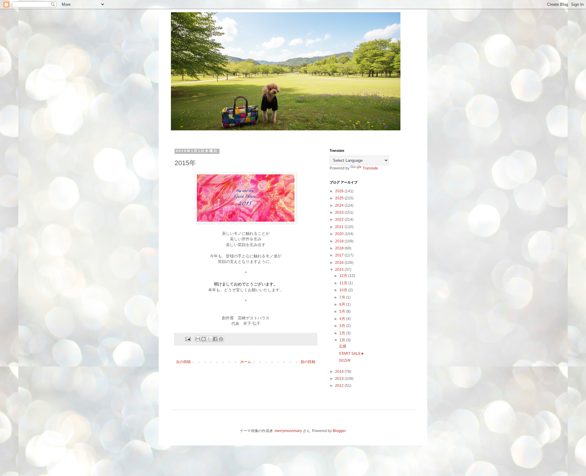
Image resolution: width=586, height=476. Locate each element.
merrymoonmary (288, 431)
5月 (342, 311)
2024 (340, 205)
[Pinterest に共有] (221, 339)
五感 (342, 346)
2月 (342, 333)
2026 (340, 191)
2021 (340, 227)
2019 (340, 241)
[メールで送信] (198, 339)
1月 (342, 340)
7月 (342, 297)
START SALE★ (351, 353)
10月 (343, 290)
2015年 (345, 360)
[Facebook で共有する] (215, 339)
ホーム (245, 362)
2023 (340, 212)
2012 (340, 385)
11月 (343, 283)
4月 (342, 319)
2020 (340, 234)
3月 (342, 326)
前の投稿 (308, 362)
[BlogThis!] (204, 339)
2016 (340, 262)
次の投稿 (183, 362)
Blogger (339, 431)
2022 (340, 219)
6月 (342, 304)
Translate (370, 168)
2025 (340, 198)
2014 (340, 371)
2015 (340, 269)
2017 (340, 255)
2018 (340, 248)
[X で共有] (209, 339)
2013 (340, 378)
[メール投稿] (188, 338)
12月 (343, 276)
